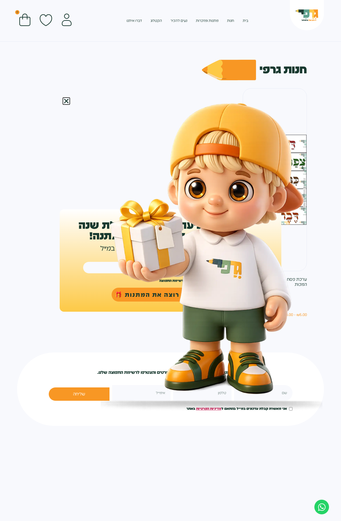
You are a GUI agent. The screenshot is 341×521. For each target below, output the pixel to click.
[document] (170, 260)
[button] (66, 101)
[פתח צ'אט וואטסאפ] (321, 507)
